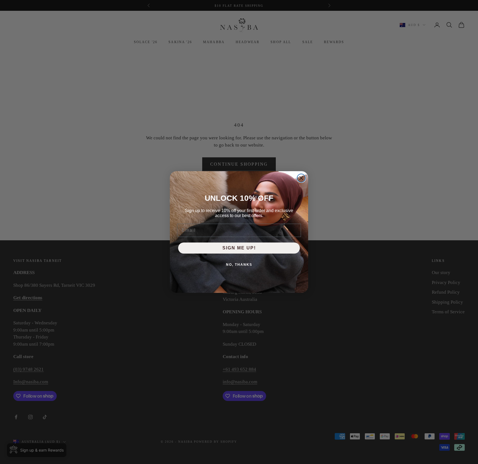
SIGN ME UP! (239, 248)
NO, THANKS (239, 265)
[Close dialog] (301, 178)
